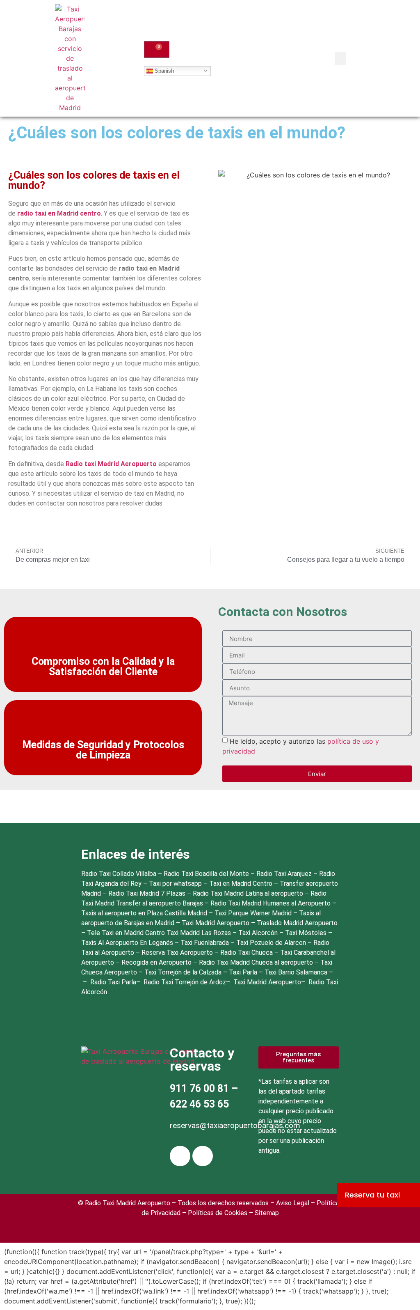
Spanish (163, 70)
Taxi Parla (244, 972)
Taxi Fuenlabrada (205, 943)
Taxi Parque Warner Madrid (254, 913)
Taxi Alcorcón (258, 933)
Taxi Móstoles (306, 933)
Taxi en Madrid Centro (240, 883)
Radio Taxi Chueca (247, 952)
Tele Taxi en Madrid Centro (127, 933)
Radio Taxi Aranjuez (284, 874)
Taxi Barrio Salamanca (297, 972)
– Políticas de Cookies (213, 1213)
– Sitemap (263, 1213)
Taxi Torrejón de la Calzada (183, 972)
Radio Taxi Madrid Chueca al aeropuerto (257, 962)
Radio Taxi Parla (113, 982)
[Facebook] (180, 1156)
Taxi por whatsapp (175, 883)
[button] (340, 58)
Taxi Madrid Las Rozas (200, 933)
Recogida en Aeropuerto (157, 962)
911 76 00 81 (199, 1088)
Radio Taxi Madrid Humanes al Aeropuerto (271, 903)
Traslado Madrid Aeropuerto (297, 923)
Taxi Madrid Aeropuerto (216, 923)
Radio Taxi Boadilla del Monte (206, 874)
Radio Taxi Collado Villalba (118, 874)
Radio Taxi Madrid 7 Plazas (146, 893)
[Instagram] (202, 1156)
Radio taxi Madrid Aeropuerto (111, 464)
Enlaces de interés (135, 854)
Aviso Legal (292, 1203)
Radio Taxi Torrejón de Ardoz (185, 982)
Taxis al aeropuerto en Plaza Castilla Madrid (145, 913)
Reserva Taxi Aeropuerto (178, 952)
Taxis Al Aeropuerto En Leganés (128, 943)
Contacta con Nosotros (282, 611)
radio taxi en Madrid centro (59, 213)
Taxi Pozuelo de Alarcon (272, 943)
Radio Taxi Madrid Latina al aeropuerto (248, 893)
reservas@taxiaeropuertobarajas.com (235, 1125)
